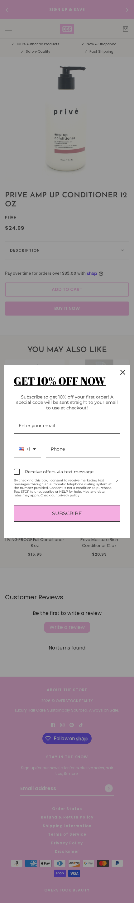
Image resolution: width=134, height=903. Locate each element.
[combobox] (27, 449)
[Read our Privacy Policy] (116, 481)
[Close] (122, 372)
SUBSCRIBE (67, 513)
